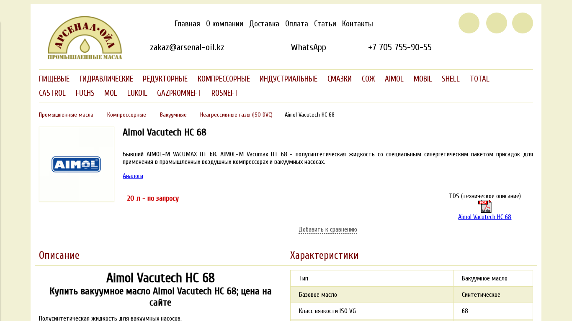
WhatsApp (308, 47)
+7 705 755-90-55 (400, 47)
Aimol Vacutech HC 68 (484, 217)
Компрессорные (126, 114)
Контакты (357, 23)
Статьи (325, 23)
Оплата (296, 23)
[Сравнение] (496, 23)
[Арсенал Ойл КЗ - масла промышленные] (81, 57)
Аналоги (133, 176)
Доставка (264, 23)
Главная (187, 23)
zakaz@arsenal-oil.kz (187, 47)
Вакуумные (173, 114)
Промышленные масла (66, 114)
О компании (224, 23)
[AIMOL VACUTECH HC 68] (76, 200)
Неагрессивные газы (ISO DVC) (236, 114)
